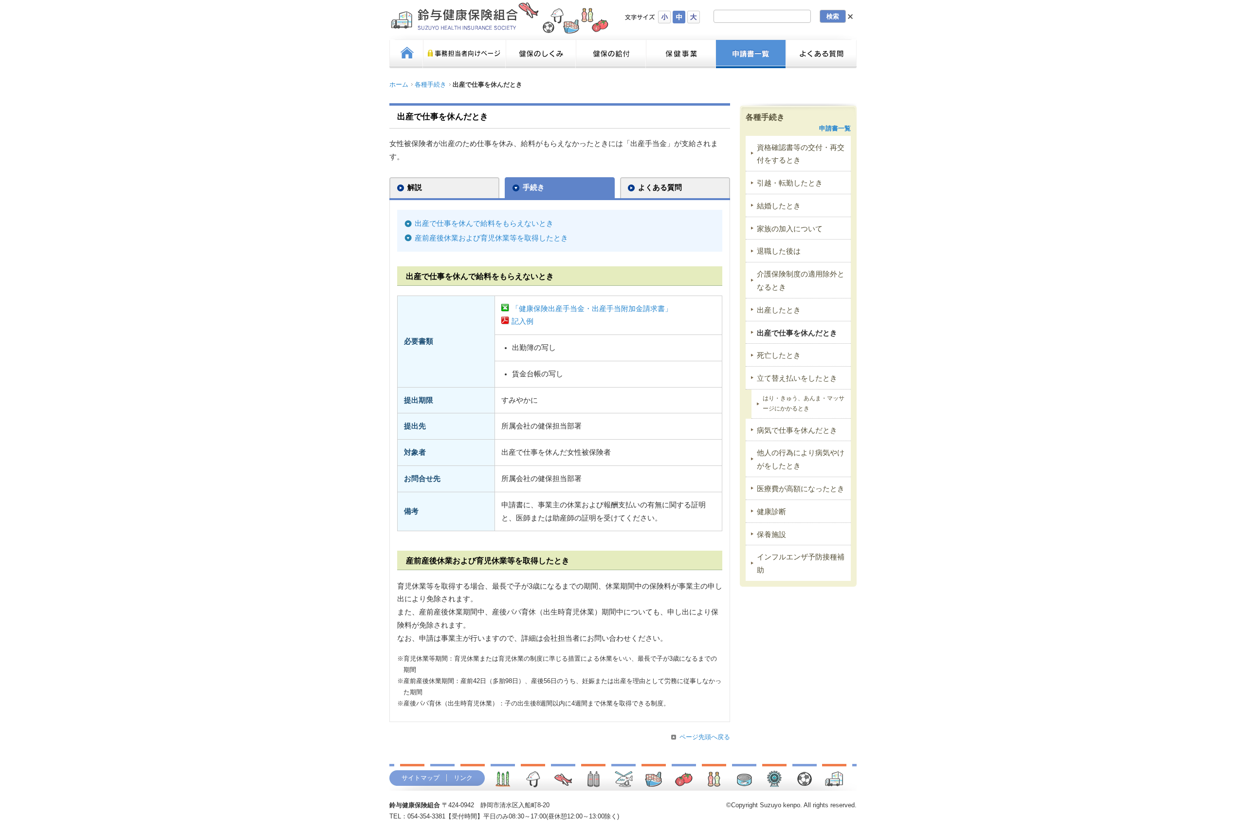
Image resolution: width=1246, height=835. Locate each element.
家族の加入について (790, 229)
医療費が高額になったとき (800, 489)
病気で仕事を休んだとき (797, 430)
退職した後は (779, 251)
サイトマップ (421, 777)
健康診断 (771, 512)
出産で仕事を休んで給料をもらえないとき (484, 223)
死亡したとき (779, 355)
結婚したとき (779, 206)
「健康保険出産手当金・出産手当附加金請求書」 (592, 309)
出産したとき (779, 310)
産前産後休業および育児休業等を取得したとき (491, 238)
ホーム (398, 84)
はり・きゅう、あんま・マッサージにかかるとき (803, 403)
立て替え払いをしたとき (797, 378)
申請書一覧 (835, 128)
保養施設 (771, 534)
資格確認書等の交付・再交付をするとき (800, 154)
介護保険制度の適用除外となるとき (800, 280)
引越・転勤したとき (790, 183)
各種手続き (430, 84)
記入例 (522, 321)
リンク (463, 777)
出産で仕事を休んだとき (797, 333)
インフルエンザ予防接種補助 (800, 563)
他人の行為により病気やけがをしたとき (800, 459)
